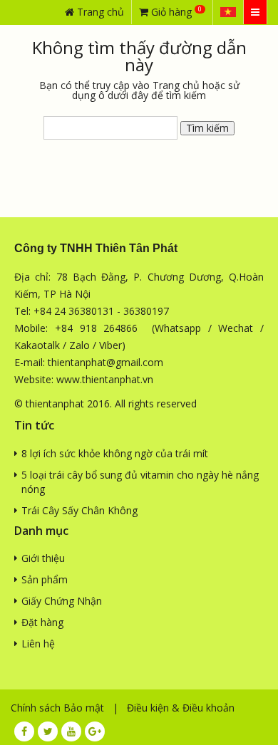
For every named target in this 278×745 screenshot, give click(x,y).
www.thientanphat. (99, 379)
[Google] (95, 731)
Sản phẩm (44, 579)
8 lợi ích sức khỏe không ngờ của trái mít (114, 453)
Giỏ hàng (175, 11)
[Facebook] (24, 731)
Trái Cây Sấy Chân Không (79, 510)
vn (148, 379)
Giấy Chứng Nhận (61, 601)
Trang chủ (99, 12)
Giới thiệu (43, 558)
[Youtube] (71, 731)
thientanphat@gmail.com (105, 362)
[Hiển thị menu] (255, 12)
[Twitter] (48, 731)
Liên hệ (38, 643)
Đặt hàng (42, 622)
